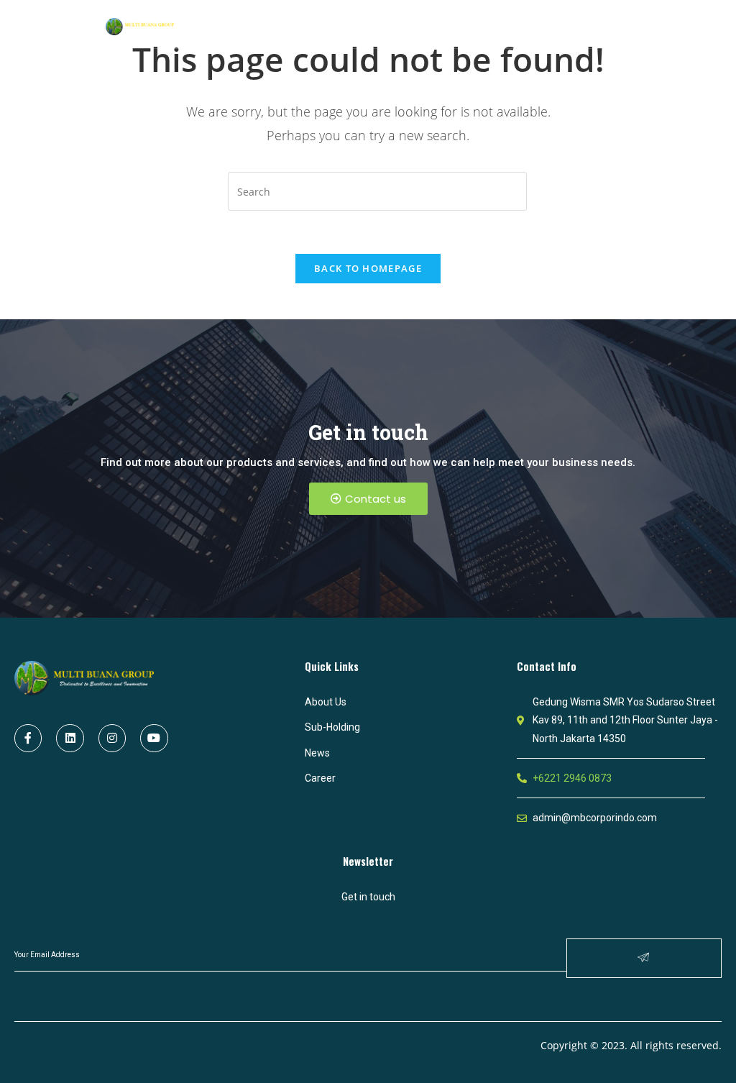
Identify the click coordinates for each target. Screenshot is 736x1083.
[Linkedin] (69, 737)
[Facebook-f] (28, 737)
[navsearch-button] (581, 24)
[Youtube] (153, 737)
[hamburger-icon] (620, 25)
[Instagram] (112, 737)
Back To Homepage (368, 268)
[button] (368, 499)
